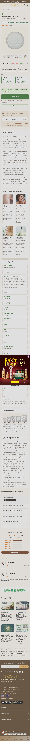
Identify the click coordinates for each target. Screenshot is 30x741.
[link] (15, 370)
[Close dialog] (29, 356)
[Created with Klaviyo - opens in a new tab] (15, 385)
